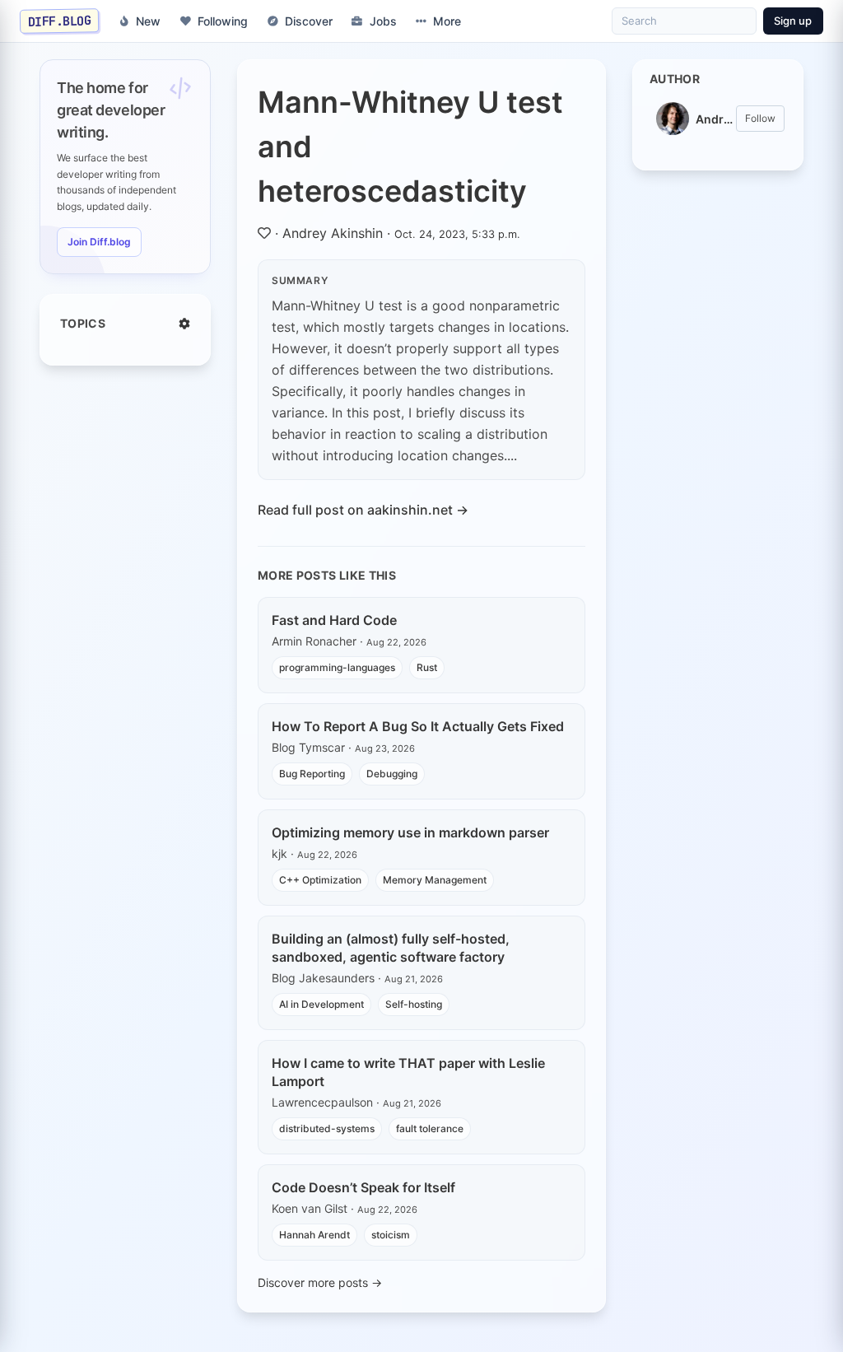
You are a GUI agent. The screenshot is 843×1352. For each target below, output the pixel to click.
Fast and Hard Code (334, 620)
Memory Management (435, 880)
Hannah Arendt (314, 1234)
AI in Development (321, 1004)
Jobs (383, 21)
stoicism (390, 1234)
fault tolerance (429, 1128)
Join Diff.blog (99, 241)
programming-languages (337, 667)
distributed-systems (327, 1128)
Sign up (793, 20)
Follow (760, 118)
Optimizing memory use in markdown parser (410, 832)
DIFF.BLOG (59, 21)
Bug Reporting (312, 773)
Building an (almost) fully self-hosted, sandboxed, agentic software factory (391, 947)
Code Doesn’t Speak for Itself (363, 1187)
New (148, 21)
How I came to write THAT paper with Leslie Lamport (408, 1072)
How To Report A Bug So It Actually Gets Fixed (418, 726)
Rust (427, 667)
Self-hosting (413, 1004)
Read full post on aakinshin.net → (363, 509)
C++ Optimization (320, 880)
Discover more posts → (320, 1282)
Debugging (391, 773)
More (447, 21)
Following (223, 21)
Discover (309, 21)
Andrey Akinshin (332, 233)
